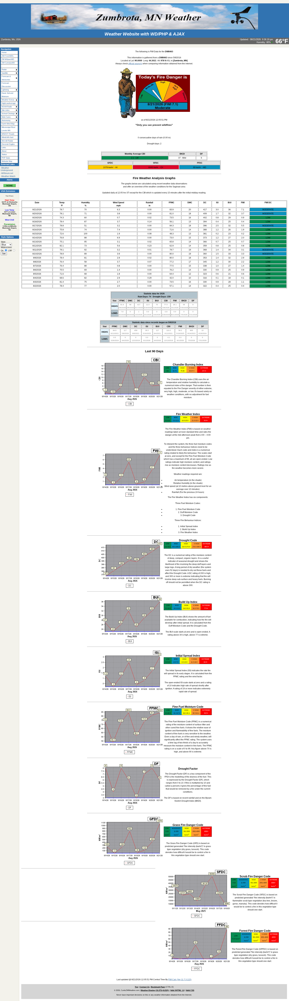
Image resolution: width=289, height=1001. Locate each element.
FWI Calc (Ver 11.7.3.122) (179, 979)
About (4, 151)
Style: (3, 242)
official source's (135, 63)
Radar (4, 69)
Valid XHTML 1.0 (177, 990)
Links (4, 147)
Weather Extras (8, 100)
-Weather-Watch (8, 176)
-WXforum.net (7, 173)
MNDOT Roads (8, 134)
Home (4, 52)
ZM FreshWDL (8, 56)
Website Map (7, 161)
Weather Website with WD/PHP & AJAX (144, 33)
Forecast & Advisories (6, 78)
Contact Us (145, 987)
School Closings (8, 114)
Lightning (5, 90)
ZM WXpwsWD (8, 59)
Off (10, 250)
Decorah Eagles (8, 144)
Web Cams (6, 117)
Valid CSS (190, 990)
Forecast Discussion (6, 84)
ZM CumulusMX (8, 63)
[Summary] (9, 184)
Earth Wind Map (8, 124)
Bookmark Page (158, 987)
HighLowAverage (9, 103)
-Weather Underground (7, 169)
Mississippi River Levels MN (8, 128)
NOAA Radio (7, 107)
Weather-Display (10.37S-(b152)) (155, 990)
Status (4, 154)
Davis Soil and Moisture (7, 94)
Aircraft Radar (7, 141)
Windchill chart (7, 137)
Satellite (5, 73)
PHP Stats (6, 158)
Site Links (6, 110)
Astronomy (6, 120)
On (2, 250)
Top (136, 987)
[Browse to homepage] (144, 27)
